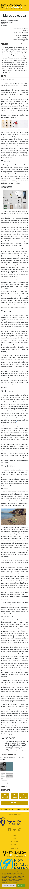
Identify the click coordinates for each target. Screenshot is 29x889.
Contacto (14, 848)
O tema (3, 24)
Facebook (5, 797)
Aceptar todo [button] (21, 885)
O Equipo (14, 841)
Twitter (14, 797)
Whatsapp (23, 797)
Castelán (23, 43)
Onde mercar (14, 845)
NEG (14, 838)
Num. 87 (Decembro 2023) (7, 22)
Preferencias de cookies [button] (9, 885)
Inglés (27, 43)
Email (15, 802)
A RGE (15, 835)
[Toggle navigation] (25, 6)
